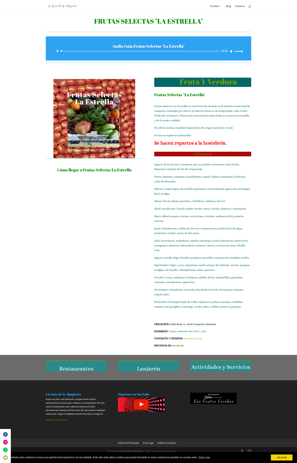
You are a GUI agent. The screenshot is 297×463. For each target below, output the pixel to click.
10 (106, 152)
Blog (228, 6)
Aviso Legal (148, 443)
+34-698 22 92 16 (193, 338)
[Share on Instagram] (5, 442)
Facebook (178, 345)
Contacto (240, 6)
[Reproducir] (57, 51)
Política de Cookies (166, 443)
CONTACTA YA (202, 154)
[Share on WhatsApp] (5, 450)
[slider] (237, 51)
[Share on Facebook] (5, 434)
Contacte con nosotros (56, 419)
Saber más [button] (204, 457)
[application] (148, 51)
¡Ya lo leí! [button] (282, 457)
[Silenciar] (231, 51)
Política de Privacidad (128, 443)
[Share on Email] (5, 457)
